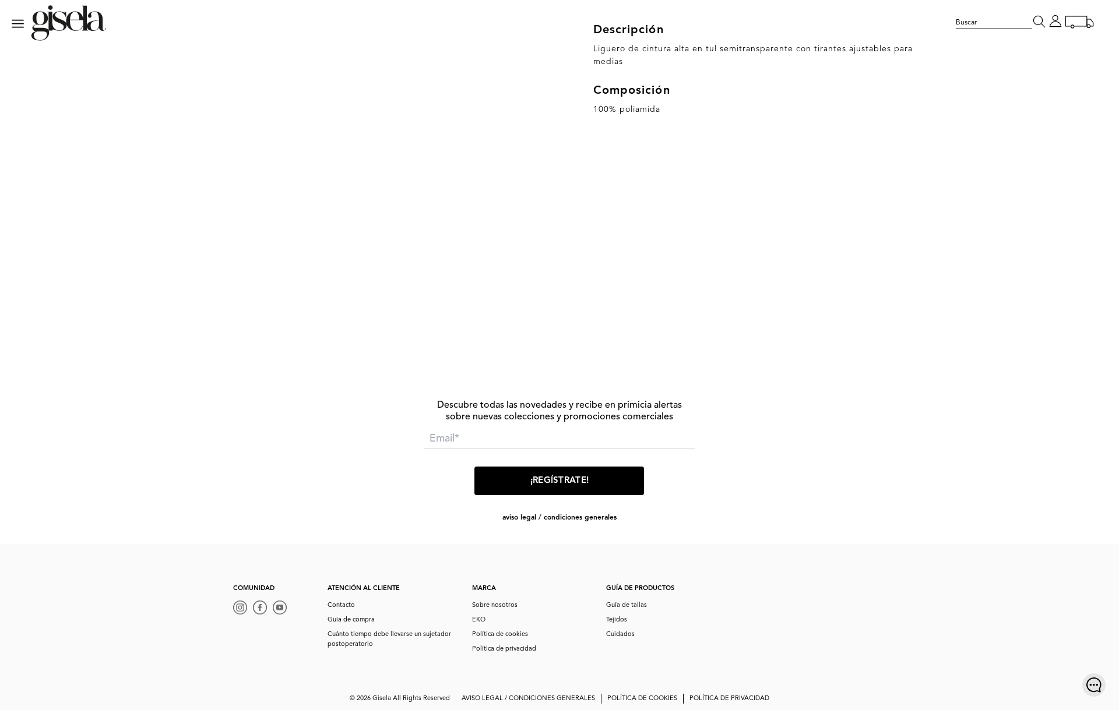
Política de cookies (500, 634)
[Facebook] (263, 609)
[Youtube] (283, 609)
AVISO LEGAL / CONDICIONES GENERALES (559, 517)
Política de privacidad (504, 649)
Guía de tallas (626, 605)
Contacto (341, 605)
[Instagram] (243, 609)
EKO (478, 620)
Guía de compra (351, 620)
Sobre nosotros (495, 605)
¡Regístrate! (559, 480)
